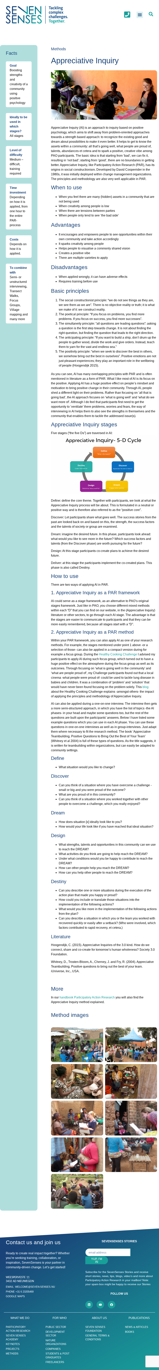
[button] (140, 15)
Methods (58, 49)
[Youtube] (100, 1304)
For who (60, 1318)
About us (99, 1318)
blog (146, 687)
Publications (139, 1318)
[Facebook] (111, 1304)
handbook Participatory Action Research (87, 997)
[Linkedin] (89, 1304)
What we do (19, 1318)
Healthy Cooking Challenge (118, 654)
